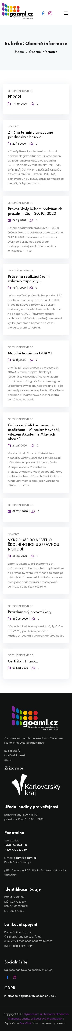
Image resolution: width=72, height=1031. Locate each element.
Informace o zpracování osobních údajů (30, 996)
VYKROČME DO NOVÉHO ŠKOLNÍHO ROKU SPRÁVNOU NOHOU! (33, 545)
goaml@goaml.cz (25, 858)
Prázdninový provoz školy (29, 612)
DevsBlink (25, 1023)
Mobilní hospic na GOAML (30, 353)
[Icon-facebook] (7, 977)
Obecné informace (20, 91)
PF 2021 (14, 97)
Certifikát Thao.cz (23, 661)
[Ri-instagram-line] (50, 13)
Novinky (13, 126)
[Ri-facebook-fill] (42, 13)
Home (19, 52)
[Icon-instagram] (15, 977)
